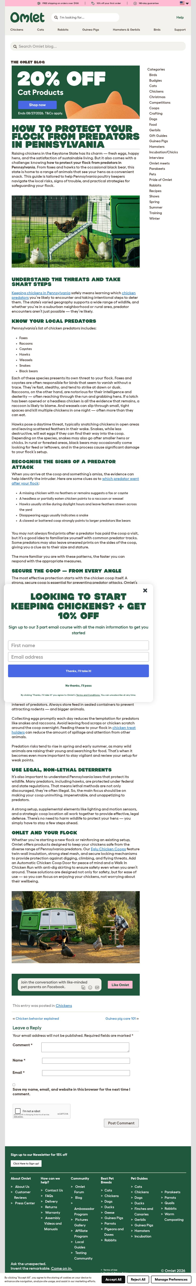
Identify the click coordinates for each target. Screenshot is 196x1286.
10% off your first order (108, 3)
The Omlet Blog (28, 62)
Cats (153, 86)
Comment (23, 1045)
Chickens (64, 1005)
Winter (154, 218)
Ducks (109, 1207)
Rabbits (155, 185)
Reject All (138, 1279)
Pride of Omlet (160, 180)
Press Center (25, 1203)
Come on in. (61, 1268)
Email (19, 1072)
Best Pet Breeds (107, 1180)
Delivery (51, 1201)
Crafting (156, 113)
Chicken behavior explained (37, 1019)
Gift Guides (158, 136)
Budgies (155, 80)
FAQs (49, 1196)
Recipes (155, 191)
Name (19, 1060)
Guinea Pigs (158, 141)
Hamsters (156, 147)
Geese (109, 1213)
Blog (78, 1198)
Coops (154, 108)
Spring (154, 202)
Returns (51, 1207)
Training (155, 213)
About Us (22, 1187)
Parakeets (157, 169)
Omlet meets (159, 163)
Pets (152, 174)
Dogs (153, 119)
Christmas (157, 97)
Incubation (143, 1236)
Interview (156, 158)
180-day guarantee (148, 3)
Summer (156, 207)
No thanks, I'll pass (78, 685)
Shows (154, 196)
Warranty (52, 1213)
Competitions (159, 102)
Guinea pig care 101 (120, 1019)
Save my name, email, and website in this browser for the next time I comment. (71, 1091)
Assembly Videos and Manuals (53, 1223)
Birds (153, 75)
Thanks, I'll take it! (78, 671)
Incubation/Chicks (163, 152)
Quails (169, 1203)
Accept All (113, 1279)
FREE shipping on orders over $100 (60, 3)
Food (153, 125)
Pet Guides (139, 1178)
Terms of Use (110, 1270)
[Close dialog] (145, 590)
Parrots (110, 1223)
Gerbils (154, 130)
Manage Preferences (171, 1279)
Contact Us (54, 1190)
